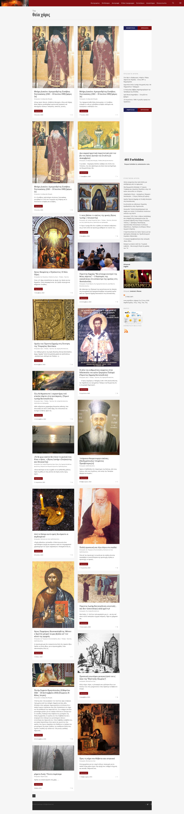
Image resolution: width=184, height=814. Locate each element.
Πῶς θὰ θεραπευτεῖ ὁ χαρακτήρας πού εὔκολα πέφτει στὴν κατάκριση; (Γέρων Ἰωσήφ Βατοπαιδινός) (51, 396)
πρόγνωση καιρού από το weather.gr (133, 323)
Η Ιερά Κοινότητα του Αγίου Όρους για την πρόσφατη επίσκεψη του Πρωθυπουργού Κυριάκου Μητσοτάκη (137, 234)
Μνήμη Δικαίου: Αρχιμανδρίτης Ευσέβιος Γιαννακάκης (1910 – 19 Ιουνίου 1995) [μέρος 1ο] (53, 189)
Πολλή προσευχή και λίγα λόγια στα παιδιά (98, 547)
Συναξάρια (140, 3)
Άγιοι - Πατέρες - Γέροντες (104, 220)
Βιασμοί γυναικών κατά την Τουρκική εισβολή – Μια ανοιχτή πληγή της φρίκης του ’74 (136, 246)
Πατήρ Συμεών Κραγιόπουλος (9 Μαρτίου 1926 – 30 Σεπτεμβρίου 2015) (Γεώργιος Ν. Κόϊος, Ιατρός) (52, 692)
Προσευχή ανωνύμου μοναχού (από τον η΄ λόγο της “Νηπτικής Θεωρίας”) (97, 677)
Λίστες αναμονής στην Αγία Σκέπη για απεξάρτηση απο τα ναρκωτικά (135, 183)
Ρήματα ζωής (44, 776)
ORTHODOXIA (144, 110)
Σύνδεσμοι (106, 3)
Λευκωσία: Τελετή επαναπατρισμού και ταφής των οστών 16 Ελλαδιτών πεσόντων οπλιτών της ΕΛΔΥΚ (137, 211)
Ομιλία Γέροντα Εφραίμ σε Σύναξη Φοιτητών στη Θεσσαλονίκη (138, 200)
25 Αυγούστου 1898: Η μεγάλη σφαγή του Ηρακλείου (137, 101)
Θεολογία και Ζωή (108, 550)
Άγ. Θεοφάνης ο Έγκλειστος (48, 277)
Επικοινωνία (161, 3)
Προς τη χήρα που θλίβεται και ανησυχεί (97, 758)
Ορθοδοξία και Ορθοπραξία (100, 222)
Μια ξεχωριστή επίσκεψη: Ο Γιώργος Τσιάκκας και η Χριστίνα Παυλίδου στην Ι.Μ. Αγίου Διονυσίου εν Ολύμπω (137, 189)
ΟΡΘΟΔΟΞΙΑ (144, 28)
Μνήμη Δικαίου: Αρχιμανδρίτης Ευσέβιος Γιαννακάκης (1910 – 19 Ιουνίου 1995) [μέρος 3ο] (53, 94)
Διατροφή (115, 3)
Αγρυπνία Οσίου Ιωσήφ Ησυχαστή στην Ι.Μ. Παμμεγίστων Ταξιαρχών (137, 86)
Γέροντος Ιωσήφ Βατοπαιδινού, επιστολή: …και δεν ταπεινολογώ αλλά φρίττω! (98, 607)
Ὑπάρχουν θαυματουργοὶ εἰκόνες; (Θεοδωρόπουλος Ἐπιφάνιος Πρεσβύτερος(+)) (94, 461)
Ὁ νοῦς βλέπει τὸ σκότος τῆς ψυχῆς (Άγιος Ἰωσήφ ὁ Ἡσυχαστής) (97, 216)
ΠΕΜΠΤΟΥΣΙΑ (130, 28)
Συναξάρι (129, 297)
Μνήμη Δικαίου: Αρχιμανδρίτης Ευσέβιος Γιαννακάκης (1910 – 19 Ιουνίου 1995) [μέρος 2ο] (98, 94)
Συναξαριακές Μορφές (46, 99)
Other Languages (127, 3)
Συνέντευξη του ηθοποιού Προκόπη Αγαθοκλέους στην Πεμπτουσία (135, 205)
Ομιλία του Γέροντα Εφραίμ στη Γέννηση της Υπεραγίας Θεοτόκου (52, 344)
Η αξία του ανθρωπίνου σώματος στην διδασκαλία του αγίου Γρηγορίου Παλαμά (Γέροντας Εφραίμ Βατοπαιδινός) (97, 372)
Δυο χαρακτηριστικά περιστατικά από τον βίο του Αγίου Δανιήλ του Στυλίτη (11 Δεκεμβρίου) (97, 155)
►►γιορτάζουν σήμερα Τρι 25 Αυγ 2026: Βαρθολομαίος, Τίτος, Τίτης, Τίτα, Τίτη (136, 301)
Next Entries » (33, 795)
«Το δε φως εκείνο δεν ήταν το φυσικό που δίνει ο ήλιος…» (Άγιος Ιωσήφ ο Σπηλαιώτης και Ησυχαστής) (53, 459)
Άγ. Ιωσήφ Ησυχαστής (91, 220)
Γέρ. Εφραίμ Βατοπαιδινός (101, 284)
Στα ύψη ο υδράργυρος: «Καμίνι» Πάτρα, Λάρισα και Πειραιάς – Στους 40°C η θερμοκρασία (136, 80)
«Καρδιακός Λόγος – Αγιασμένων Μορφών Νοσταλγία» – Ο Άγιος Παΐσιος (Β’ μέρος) (137, 195)
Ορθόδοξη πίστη (88, 222)
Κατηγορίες (95, 3)
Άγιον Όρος (55, 464)
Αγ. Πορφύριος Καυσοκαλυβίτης (94, 550)
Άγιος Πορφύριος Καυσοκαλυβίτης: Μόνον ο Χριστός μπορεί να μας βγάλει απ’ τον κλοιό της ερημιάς (52, 634)
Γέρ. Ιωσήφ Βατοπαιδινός (61, 401)
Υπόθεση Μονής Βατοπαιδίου (105, 160)
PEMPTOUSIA (131, 110)
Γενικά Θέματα (89, 284)
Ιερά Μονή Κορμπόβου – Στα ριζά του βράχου (135, 96)
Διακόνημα (150, 3)
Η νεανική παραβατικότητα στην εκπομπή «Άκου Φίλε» (136, 240)
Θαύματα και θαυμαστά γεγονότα (49, 466)
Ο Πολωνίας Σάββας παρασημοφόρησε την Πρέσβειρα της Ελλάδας (137, 91)
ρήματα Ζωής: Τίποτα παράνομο (48, 774)
